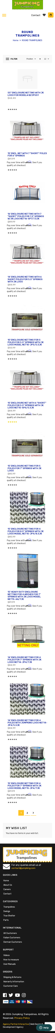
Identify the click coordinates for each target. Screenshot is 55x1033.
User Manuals (9, 964)
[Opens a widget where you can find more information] (44, 1028)
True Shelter (9, 915)
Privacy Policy (22, 1018)
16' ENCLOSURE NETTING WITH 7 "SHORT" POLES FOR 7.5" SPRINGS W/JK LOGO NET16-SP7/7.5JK (26, 216)
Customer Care (10, 986)
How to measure (11, 959)
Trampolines (9, 907)
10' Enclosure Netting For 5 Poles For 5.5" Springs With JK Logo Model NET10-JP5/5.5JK (26, 342)
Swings (6, 911)
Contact (7, 894)
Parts (6, 920)
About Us (7, 885)
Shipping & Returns (12, 977)
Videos (6, 955)
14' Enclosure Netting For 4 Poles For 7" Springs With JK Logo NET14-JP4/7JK (24, 659)
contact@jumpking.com (23, 868)
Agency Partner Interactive (16, 1024)
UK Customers (10, 933)
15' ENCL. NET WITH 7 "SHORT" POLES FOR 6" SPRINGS (27, 154)
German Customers (12, 942)
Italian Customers (11, 937)
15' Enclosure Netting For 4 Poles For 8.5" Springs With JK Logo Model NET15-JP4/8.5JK (26, 531)
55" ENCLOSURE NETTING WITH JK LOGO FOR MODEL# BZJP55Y (26, 93)
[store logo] (27, 5)
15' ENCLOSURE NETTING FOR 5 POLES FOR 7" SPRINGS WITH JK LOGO (24, 468)
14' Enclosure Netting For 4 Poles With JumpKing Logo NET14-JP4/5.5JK (27, 722)
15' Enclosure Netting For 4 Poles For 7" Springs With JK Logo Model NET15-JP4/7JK (24, 785)
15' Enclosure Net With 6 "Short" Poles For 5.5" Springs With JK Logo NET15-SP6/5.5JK (27, 405)
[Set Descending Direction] (40, 59)
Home (16, 40)
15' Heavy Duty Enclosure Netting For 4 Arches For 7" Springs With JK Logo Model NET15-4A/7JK (24, 595)
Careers (7, 889)
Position (30, 59)
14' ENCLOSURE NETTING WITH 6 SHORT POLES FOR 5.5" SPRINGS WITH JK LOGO (25, 279)
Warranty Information (13, 981)
